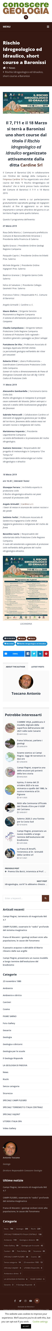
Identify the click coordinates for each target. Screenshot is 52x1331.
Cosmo (6, 1009)
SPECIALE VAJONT (11, 1114)
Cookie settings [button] (40, 1321)
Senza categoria (11, 1086)
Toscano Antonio (26, 693)
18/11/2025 (23, 797)
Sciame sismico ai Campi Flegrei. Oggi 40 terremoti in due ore (31, 755)
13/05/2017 (23, 812)
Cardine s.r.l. (27, 504)
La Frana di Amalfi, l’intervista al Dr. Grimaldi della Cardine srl (30, 851)
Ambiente (8, 988)
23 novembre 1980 (12, 981)
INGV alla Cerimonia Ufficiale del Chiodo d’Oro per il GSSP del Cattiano (32, 806)
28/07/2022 (23, 734)
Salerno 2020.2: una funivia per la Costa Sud (30, 820)
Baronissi (10, 643)
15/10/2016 (23, 825)
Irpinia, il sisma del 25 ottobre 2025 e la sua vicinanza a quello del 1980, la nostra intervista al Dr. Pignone (32, 788)
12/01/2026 (23, 843)
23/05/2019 (23, 746)
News (12, 67)
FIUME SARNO (9, 1016)
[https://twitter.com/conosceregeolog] (20, 1300)
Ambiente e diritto (12, 995)
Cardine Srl (31, 165)
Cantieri (7, 1002)
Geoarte (7, 1030)
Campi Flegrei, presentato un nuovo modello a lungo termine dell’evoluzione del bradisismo (32, 835)
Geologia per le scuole (14, 1051)
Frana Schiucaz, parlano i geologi (29, 742)
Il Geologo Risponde (13, 1058)
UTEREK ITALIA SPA (12, 1121)
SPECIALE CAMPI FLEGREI (15, 1100)
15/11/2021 (23, 858)
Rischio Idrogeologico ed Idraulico (32, 643)
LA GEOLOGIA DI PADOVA (15, 1065)
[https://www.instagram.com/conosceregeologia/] (25, 1300)
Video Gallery (9, 1128)
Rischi (6, 1079)
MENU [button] (7, 26)
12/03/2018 (23, 762)
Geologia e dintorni (12, 1044)
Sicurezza (8, 1093)
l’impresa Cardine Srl (13, 179)
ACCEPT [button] (26, 1326)
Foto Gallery (9, 1023)
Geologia (7, 1037)
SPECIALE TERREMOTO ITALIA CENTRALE (23, 1107)
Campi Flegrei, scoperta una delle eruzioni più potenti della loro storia (31, 770)
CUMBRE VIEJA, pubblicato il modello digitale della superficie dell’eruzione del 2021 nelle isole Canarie (31, 726)
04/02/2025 (23, 777)
